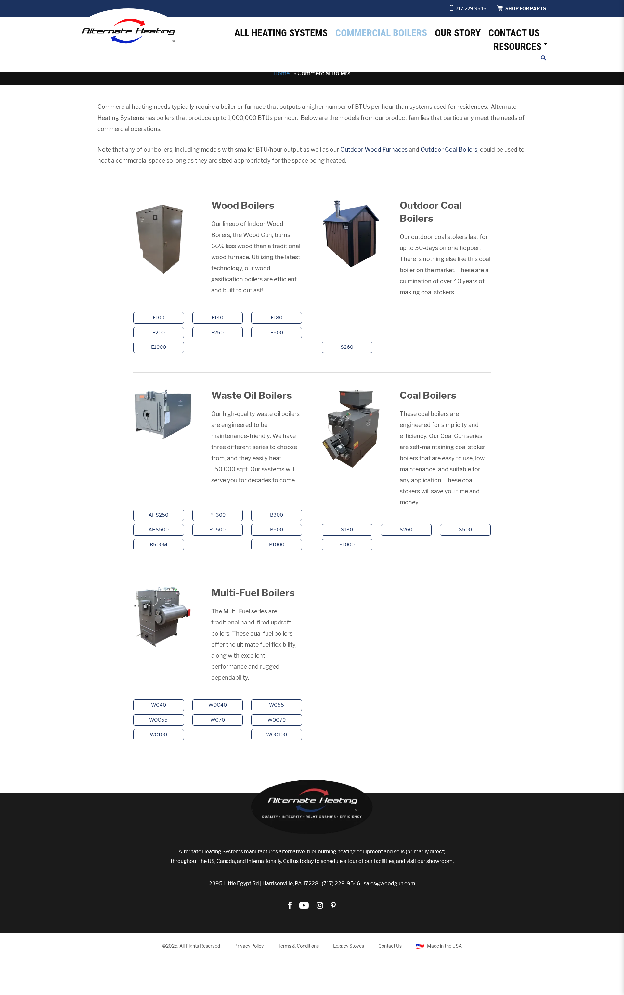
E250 (217, 332)
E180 (276, 318)
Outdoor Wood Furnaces (374, 149)
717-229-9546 (471, 8)
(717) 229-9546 (341, 883)
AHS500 (159, 530)
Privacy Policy (249, 946)
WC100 (158, 734)
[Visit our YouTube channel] (304, 906)
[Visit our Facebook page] (290, 906)
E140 (217, 318)
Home (281, 73)
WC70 (217, 720)
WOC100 (276, 734)
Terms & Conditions (298, 946)
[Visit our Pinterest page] (333, 906)
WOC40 (217, 705)
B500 (276, 530)
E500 (276, 332)
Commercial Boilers (381, 33)
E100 (158, 318)
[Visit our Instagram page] (320, 906)
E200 (158, 332)
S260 (347, 347)
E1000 (158, 347)
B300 (276, 515)
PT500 (217, 530)
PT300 (217, 515)
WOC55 (158, 720)
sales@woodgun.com (389, 883)
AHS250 (158, 515)
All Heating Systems (281, 33)
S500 (465, 530)
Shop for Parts (525, 8)
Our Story (458, 33)
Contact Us (514, 33)
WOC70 (276, 720)
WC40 (158, 705)
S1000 (347, 545)
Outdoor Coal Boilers (449, 149)
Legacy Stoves (348, 946)
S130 (347, 530)
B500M (158, 545)
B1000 (276, 545)
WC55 (276, 705)
